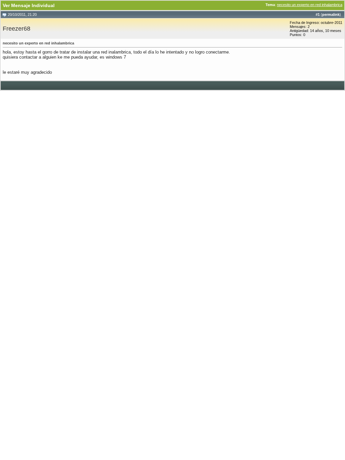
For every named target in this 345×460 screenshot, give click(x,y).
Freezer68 (16, 28)
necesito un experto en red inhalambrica (309, 5)
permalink (331, 14)
